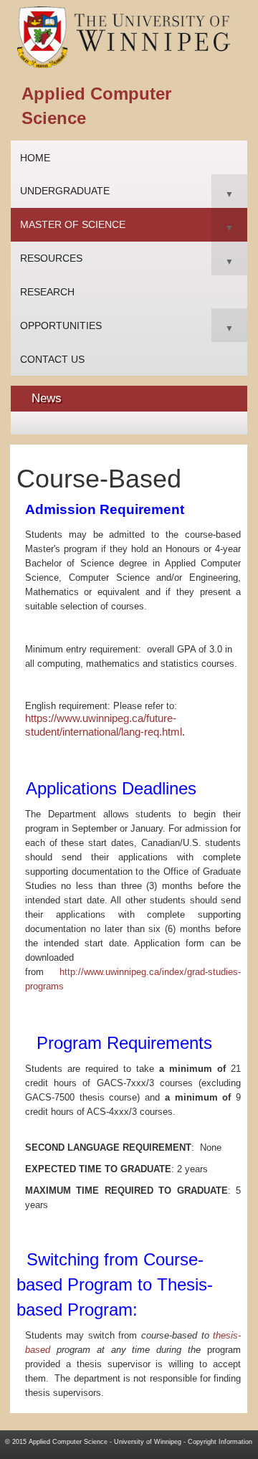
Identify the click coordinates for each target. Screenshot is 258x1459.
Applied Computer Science (68, 1441)
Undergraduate (65, 190)
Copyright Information (220, 1441)
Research (47, 292)
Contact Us (52, 359)
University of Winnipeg (147, 1441)
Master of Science (72, 224)
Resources (51, 258)
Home (35, 157)
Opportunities (61, 325)
